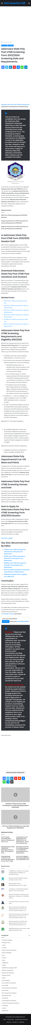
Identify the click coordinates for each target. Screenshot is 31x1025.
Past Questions (6, 980)
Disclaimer (21, 1022)
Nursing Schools (6, 975)
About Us (9, 1022)
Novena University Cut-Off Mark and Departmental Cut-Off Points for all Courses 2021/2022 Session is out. (18, 923)
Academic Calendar (7, 940)
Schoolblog (9, 42)
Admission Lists (6, 942)
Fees (3, 955)
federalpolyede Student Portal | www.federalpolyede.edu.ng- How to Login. (7, 859)
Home (3, 42)
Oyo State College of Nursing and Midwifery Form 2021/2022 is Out (22, 858)
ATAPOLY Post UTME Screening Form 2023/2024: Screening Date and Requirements (15, 552)
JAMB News (5, 962)
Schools (4, 1008)
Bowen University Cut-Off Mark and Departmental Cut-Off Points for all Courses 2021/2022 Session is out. (18, 908)
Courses (4, 947)
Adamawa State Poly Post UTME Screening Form (15, 104)
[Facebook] (4, 778)
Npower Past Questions (8, 972)
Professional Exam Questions (9, 988)
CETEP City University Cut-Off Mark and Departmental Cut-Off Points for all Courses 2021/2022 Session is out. (19, 916)
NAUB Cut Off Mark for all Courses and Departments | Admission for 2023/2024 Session (19, 896)
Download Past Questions (21, 1019)
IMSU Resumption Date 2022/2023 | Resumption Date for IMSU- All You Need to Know (8, 850)
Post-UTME (4, 45)
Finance (4, 957)
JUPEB (4, 965)
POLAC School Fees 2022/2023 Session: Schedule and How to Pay (7, 839)
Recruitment (5, 990)
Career (4, 945)
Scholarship (5, 998)
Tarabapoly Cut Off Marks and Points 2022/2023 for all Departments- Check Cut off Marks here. (22, 840)
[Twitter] (8, 778)
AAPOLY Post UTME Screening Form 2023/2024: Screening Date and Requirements (14, 558)
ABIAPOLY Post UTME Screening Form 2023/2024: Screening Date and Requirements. (15, 565)
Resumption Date (6, 995)
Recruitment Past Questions (9, 993)
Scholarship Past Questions (9, 1000)
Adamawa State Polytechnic (15, 772)
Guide (3, 960)
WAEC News (5, 1010)
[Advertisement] (15, 24)
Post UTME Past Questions (9, 983)
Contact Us (15, 1022)
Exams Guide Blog (6, 952)
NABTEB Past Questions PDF (9, 967)
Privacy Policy (10, 1019)
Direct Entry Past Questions (9, 950)
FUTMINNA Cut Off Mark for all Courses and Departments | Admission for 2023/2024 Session (19, 872)
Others (4, 978)
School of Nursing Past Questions (10, 1003)
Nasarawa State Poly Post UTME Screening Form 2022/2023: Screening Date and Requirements (22, 850)
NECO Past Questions (7, 970)
